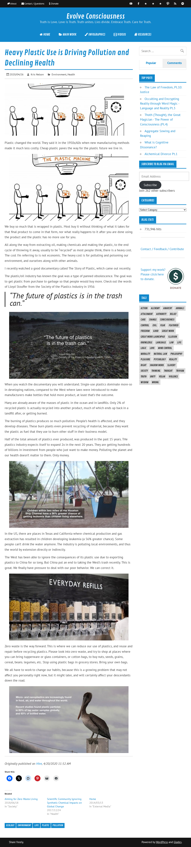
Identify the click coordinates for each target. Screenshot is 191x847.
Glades (177, 842)
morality (145, 353)
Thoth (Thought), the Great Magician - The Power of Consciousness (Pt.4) (160, 119)
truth (143, 376)
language (161, 342)
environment (24, 825)
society (144, 370)
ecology (10, 825)
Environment (59, 74)
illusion (172, 336)
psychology (160, 359)
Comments (174, 63)
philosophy (176, 353)
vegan (162, 376)
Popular (151, 63)
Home (92, 799)
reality (173, 359)
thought (168, 370)
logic (143, 348)
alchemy (155, 308)
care (143, 319)
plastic (45, 825)
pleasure (145, 359)
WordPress (162, 842)
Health (71, 74)
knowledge (146, 342)
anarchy (167, 308)
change (152, 319)
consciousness (167, 319)
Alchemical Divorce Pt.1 (161, 154)
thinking (155, 370)
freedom (145, 331)
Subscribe (150, 185)
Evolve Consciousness (95, 16)
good (155, 331)
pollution (58, 825)
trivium (180, 370)
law (171, 342)
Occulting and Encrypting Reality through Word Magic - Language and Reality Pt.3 (159, 103)
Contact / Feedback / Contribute (162, 249)
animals (180, 308)
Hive (39, 764)
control (145, 325)
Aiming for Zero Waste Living (21, 799)
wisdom (144, 382)
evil (155, 325)
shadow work (157, 365)
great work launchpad (153, 336)
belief (173, 314)
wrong (155, 382)
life (37, 825)
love (152, 348)
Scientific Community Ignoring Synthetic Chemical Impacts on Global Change (64, 802)
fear (162, 325)
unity (152, 376)
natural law (160, 353)
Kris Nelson (37, 74)
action (144, 308)
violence (173, 376)
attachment (147, 314)
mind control (165, 348)
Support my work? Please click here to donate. (153, 274)
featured (173, 325)
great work (168, 331)
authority (161, 314)
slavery (171, 365)
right (143, 365)
